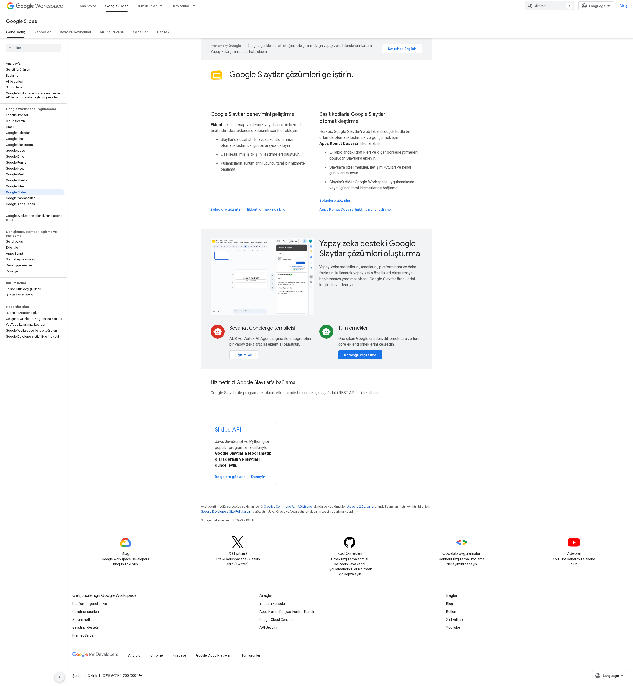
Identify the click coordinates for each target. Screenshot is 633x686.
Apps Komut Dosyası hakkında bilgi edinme (355, 209)
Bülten (451, 612)
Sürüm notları (83, 620)
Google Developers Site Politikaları (225, 511)
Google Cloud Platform (213, 655)
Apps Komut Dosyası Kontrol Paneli (286, 612)
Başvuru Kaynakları (75, 32)
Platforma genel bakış (89, 604)
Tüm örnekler (353, 328)
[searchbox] (33, 48)
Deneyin (258, 476)
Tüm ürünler (147, 6)
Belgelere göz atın (226, 209)
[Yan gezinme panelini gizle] (60, 677)
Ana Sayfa (87, 6)
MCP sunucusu (112, 32)
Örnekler (140, 32)
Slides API (228, 429)
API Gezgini (268, 627)
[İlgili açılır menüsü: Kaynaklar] (195, 6)
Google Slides (117, 6)
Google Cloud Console (276, 620)
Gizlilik (92, 676)
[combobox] (549, 5)
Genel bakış (15, 32)
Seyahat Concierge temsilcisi (262, 328)
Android (134, 655)
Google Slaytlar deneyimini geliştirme (252, 114)
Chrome (156, 655)
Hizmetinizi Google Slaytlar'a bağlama (253, 382)
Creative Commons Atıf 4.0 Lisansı (288, 506)
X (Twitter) (454, 620)
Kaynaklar (181, 6)
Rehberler (42, 32)
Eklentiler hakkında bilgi (266, 209)
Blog (449, 604)
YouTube (453, 627)
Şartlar (77, 676)
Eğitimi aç (244, 355)
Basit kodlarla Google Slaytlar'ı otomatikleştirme (353, 117)
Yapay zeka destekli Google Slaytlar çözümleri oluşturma (369, 248)
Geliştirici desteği (85, 627)
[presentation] (325, 74)
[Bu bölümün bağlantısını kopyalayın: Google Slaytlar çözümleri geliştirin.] (358, 75)
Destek (163, 32)
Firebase (179, 655)
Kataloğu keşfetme (360, 355)
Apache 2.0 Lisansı (360, 506)
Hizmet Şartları (84, 635)
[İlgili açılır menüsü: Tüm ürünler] (163, 6)
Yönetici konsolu (272, 604)
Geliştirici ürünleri (85, 612)
